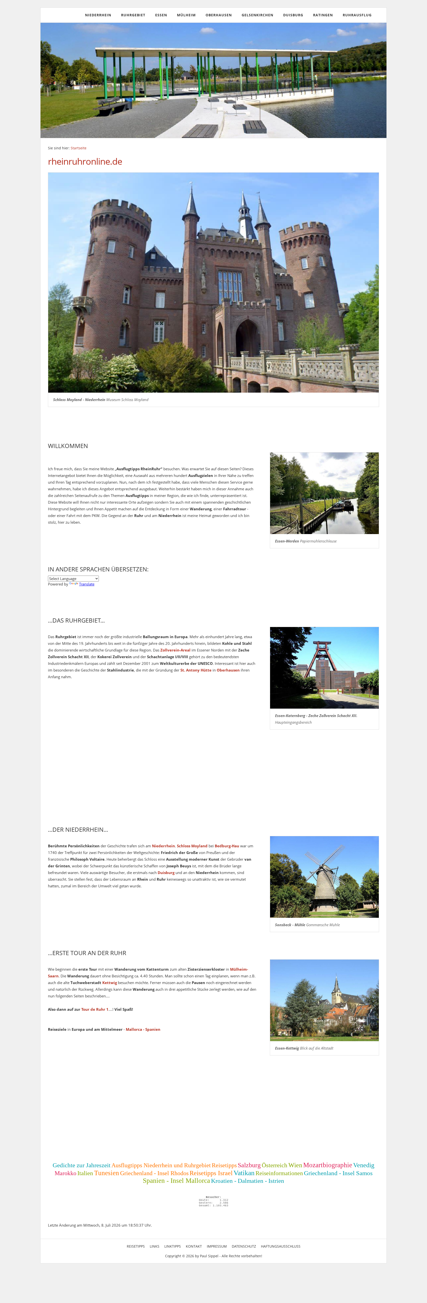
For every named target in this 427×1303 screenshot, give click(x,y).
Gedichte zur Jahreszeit (81, 1165)
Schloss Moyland (192, 845)
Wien (295, 1165)
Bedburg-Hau (227, 845)
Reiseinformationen (279, 1173)
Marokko (65, 1173)
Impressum (217, 1246)
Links (154, 1246)
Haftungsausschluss (280, 1246)
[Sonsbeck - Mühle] (324, 877)
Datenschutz (244, 1246)
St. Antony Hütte (196, 670)
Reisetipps (224, 1165)
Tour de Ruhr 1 (94, 1009)
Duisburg (293, 15)
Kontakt (194, 1246)
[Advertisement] (196, 780)
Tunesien (106, 1173)
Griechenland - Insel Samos (338, 1173)
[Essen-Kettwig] (324, 1000)
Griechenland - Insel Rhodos (154, 1173)
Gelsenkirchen (257, 15)
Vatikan (244, 1173)
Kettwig (109, 982)
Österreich (274, 1165)
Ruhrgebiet (133, 15)
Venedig (363, 1165)
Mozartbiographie (327, 1165)
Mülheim (186, 15)
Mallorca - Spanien (143, 1029)
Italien (85, 1173)
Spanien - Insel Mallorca (176, 1180)
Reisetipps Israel (211, 1173)
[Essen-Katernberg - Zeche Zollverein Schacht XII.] (324, 668)
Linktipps (172, 1246)
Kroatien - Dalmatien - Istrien (247, 1180)
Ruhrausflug (357, 15)
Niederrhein (98, 15)
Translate (86, 584)
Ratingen (323, 15)
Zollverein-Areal (175, 650)
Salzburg (249, 1165)
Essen (161, 15)
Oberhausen (219, 15)
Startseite (78, 148)
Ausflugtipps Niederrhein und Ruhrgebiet (161, 1165)
